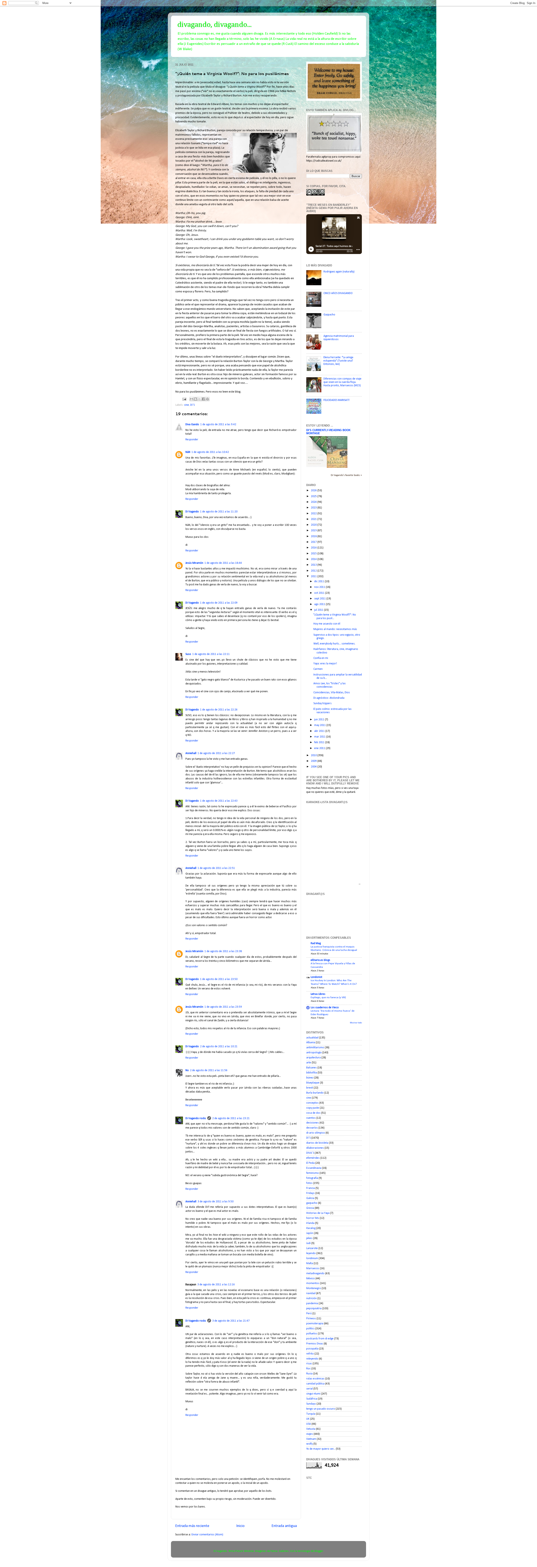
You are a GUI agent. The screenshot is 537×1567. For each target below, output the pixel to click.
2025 (314, 496)
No (187, 1070)
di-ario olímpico (315, 1133)
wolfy (309, 1444)
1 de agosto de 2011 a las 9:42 (218, 424)
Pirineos (311, 1318)
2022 (314, 513)
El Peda (310, 1163)
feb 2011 (319, 742)
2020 (314, 525)
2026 (314, 490)
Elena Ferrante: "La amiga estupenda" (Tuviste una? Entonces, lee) (338, 361)
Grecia (310, 1208)
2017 (314, 542)
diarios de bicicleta (317, 1143)
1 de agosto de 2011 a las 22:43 (218, 801)
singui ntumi (313, 1393)
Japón (309, 1233)
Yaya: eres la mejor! (325, 663)
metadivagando (315, 1273)
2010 (314, 755)
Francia (310, 1188)
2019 (314, 530)
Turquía (310, 1414)
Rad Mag (316, 943)
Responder (191, 439)
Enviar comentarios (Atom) (207, 1534)
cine (186, 405)
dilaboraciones (315, 1148)
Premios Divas (314, 1343)
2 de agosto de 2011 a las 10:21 (218, 1046)
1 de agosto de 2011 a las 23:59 (223, 1007)
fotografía (312, 1178)
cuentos (311, 1118)
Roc (308, 1368)
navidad (310, 1293)
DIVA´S (310, 1153)
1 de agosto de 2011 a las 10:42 (210, 452)
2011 (314, 576)
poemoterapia (314, 1323)
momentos (312, 1283)
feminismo (312, 1173)
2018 (314, 536)
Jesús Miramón (194, 563)
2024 (314, 502)
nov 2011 (320, 587)
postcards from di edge (320, 1338)
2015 (314, 553)
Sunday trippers (322, 703)
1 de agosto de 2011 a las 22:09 (218, 602)
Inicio (240, 1526)
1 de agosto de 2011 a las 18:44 (223, 563)
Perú (309, 1313)
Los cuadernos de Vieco (325, 1007)
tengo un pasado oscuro (320, 1409)
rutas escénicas (315, 1378)
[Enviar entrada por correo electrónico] (184, 399)
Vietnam (311, 1439)
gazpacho (311, 1203)
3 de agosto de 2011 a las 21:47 (231, 1320)
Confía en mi (320, 658)
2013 (314, 565)
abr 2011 (319, 731)
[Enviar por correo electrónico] (191, 399)
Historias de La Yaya (318, 1213)
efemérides (313, 1158)
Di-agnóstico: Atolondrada (328, 698)
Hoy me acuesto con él (326, 623)
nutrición (311, 1298)
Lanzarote (312, 1248)
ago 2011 (320, 604)
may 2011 (320, 725)
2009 (314, 761)
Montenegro (313, 1288)
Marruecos (312, 1268)
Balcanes (311, 1067)
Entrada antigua (284, 1526)
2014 (314, 559)
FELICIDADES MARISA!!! (336, 400)
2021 (314, 519)
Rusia (309, 1373)
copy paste (312, 1108)
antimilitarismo (315, 1047)
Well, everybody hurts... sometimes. (334, 643)
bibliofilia (311, 1072)
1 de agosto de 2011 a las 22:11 (211, 654)
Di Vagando (192, 511)
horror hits (312, 1218)
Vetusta (310, 1429)
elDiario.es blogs (320, 960)
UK (307, 1419)
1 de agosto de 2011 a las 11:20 (218, 511)
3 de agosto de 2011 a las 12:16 (216, 1284)
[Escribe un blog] (195, 399)
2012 (314, 570)
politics (310, 1328)
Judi (308, 1243)
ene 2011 (320, 748)
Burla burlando (315, 1092)
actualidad (312, 1037)
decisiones (312, 1122)
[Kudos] (316, 466)
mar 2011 (320, 736)
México (310, 1278)
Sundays (311, 1403)
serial (309, 1388)
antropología (314, 1052)
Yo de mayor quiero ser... (320, 1449)
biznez (309, 1077)
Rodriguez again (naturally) (339, 271)
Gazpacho (329, 314)
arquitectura (313, 1057)
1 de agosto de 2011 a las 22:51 (216, 868)
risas (309, 1363)
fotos (309, 1183)
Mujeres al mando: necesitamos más (335, 629)
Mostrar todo (356, 1023)
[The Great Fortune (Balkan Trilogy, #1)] (337, 467)
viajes (309, 1434)
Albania (310, 1042)
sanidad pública (315, 1383)
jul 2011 (319, 610)
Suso (188, 654)
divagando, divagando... (214, 25)
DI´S (192, 405)
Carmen (318, 669)
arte (308, 1062)
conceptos (312, 1103)
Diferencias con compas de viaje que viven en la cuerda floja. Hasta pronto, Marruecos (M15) (342, 382)
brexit (309, 1087)
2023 (314, 507)
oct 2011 (319, 593)
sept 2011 (320, 598)
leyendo (311, 1253)
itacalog (310, 1228)
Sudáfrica (311, 1398)
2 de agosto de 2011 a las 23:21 (231, 1118)
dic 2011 (319, 581)
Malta (309, 1263)
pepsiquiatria (314, 1308)
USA (308, 1424)
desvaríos (312, 1127)
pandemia (312, 1303)
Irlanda (310, 1223)
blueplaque (312, 1082)
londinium (312, 1258)
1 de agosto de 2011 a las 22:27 (216, 753)
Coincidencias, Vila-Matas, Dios (331, 692)
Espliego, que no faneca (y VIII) (328, 997)
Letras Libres (318, 994)
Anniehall (190, 753)
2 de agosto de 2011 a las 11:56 (208, 1070)
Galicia (310, 1198)
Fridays (310, 1193)
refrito (310, 1353)
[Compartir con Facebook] (203, 399)
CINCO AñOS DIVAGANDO (338, 293)
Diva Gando (192, 424)
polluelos (311, 1333)
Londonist (316, 977)
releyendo (312, 1358)
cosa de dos (313, 1113)
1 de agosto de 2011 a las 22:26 (218, 709)
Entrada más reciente (192, 1526)
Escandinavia (313, 1168)
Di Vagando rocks (195, 1118)
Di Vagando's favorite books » (346, 475)
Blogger (318, 1551)
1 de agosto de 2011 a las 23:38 (223, 951)
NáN (187, 452)
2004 (314, 766)
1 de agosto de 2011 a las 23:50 (218, 979)
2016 (314, 547)
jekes (309, 1238)
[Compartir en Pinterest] (207, 399)
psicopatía (312, 1348)
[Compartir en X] (199, 399)
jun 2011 (319, 719)
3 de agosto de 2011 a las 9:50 (215, 1201)
